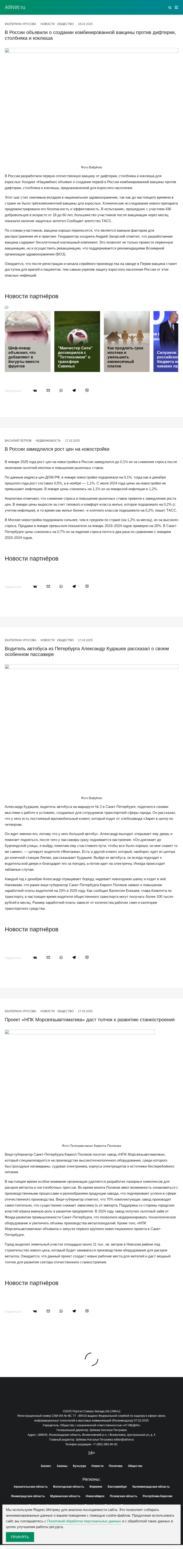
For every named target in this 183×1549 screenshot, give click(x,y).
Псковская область (123, 1496)
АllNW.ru (15, 7)
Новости (48, 24)
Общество (65, 24)
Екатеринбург (117, 1486)
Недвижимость (48, 440)
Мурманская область (65, 1496)
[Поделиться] (35, 390)
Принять (20, 1537)
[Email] (48, 390)
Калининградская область (151, 1486)
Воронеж (96, 1486)
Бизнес (46, 1466)
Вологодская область (68, 1486)
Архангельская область (31, 1486)
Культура (79, 1466)
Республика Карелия (157, 1496)
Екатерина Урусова (20, 24)
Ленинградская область (28, 1496)
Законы (62, 1466)
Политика (115, 1466)
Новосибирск (95, 1496)
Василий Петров (18, 440)
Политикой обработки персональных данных (84, 1521)
